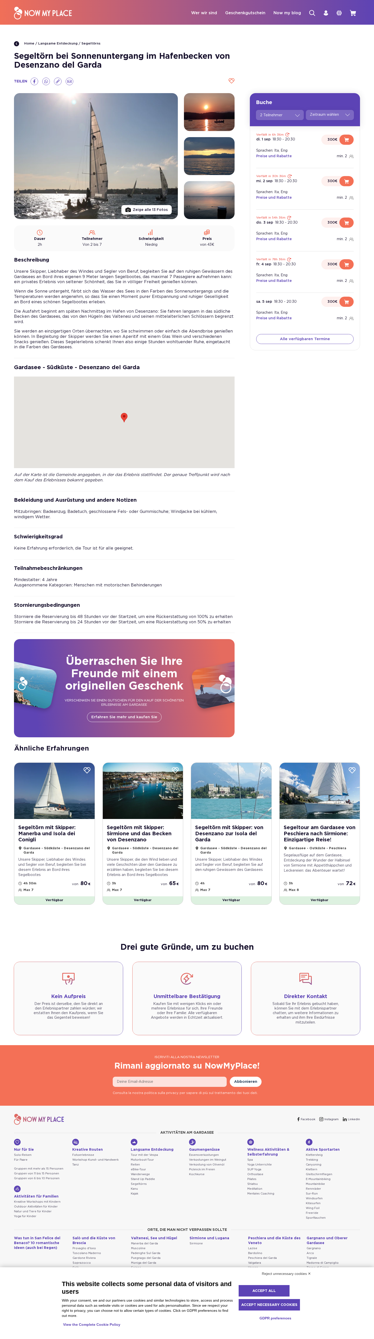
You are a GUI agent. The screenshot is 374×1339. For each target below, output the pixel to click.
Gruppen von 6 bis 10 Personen (37, 1178)
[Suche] (312, 13)
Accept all (264, 1291)
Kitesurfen (313, 1203)
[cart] (353, 13)
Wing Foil (313, 1208)
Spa (250, 1159)
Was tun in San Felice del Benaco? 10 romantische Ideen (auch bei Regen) (37, 1243)
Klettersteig (314, 1155)
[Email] (69, 81)
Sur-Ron (312, 1193)
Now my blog (287, 13)
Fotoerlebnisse (83, 1155)
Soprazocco (82, 1262)
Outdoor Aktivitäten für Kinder (36, 1206)
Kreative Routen (87, 1149)
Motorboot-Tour (142, 1159)
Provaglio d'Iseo (84, 1248)
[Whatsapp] (46, 81)
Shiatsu (252, 1184)
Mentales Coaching (260, 1193)
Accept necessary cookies (269, 1305)
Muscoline (138, 1248)
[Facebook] (34, 81)
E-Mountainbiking (318, 1179)
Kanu (134, 1188)
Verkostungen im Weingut (207, 1159)
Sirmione (196, 1243)
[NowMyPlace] (43, 13)
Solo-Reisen (23, 1155)
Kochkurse (197, 1174)
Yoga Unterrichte (259, 1164)
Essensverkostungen (204, 1155)
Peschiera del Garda (262, 1258)
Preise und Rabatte (274, 156)
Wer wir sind (204, 13)
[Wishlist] (231, 81)
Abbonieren (245, 1082)
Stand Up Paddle (143, 1179)
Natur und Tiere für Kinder (33, 1211)
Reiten (135, 1164)
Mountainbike (315, 1184)
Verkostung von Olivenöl (206, 1164)
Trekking (312, 1159)
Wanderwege (140, 1174)
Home (28, 43)
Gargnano (314, 1248)
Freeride (312, 1213)
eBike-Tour (138, 1169)
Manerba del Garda (144, 1243)
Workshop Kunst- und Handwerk (95, 1159)
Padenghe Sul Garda (145, 1253)
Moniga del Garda (143, 1262)
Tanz (75, 1164)
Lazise (252, 1248)
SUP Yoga (254, 1169)
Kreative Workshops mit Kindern (37, 1201)
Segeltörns (90, 43)
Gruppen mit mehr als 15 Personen (38, 1168)
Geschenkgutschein (245, 13)
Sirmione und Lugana (209, 1238)
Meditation (254, 1188)
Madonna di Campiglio (323, 1262)
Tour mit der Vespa (144, 1155)
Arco (310, 1253)
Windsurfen (314, 1198)
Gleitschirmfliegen (319, 1174)
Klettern (311, 1169)
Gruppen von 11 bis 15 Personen (36, 1173)
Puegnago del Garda (146, 1258)
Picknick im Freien (202, 1169)
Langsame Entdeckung (58, 43)
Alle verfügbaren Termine (305, 339)
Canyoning (313, 1164)
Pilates (251, 1179)
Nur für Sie (24, 1149)
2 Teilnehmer (271, 115)
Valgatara (254, 1262)
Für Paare (20, 1159)
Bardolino (255, 1253)
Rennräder (313, 1188)
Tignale (312, 1258)
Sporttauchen (316, 1217)
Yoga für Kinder (25, 1216)
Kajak (134, 1193)
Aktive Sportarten (323, 1149)
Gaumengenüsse (204, 1149)
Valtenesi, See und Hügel (154, 1238)
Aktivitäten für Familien (36, 1196)
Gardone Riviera (84, 1258)
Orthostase (255, 1174)
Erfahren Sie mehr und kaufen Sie (124, 717)
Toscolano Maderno (87, 1253)
